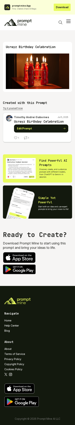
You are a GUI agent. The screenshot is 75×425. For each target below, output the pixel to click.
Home (7, 320)
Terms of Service (14, 353)
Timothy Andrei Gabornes (31, 117)
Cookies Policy (13, 369)
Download (62, 7)
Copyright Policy (14, 364)
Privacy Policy (12, 359)
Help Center (11, 325)
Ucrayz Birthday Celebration (39, 121)
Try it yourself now (13, 108)
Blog (7, 330)
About (7, 348)
